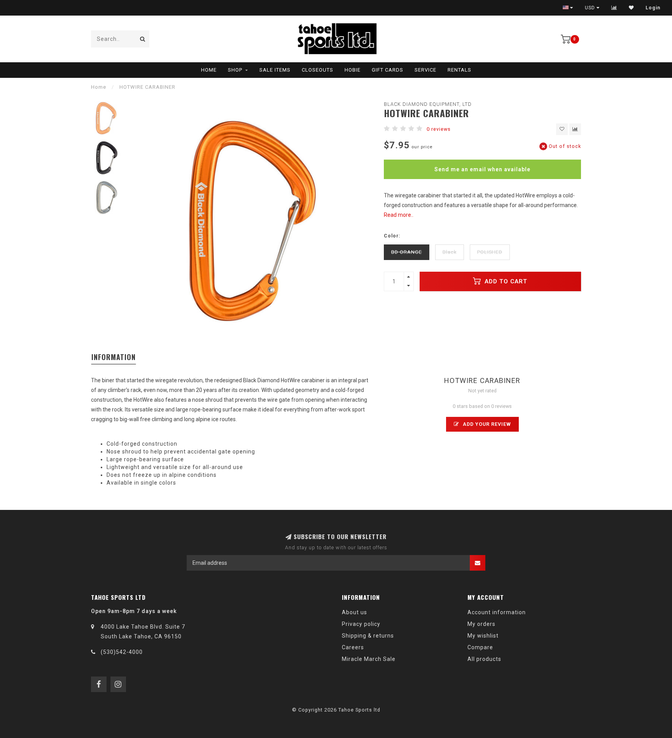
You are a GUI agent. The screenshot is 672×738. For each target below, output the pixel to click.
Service (425, 70)
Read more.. (398, 215)
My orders (481, 624)
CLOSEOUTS (317, 70)
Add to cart (505, 281)
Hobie (352, 70)
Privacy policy (361, 624)
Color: (392, 236)
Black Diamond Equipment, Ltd (428, 104)
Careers (353, 647)
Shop (235, 70)
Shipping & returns (368, 636)
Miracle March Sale (369, 659)
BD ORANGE (406, 252)
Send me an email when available (482, 169)
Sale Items (274, 70)
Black (450, 252)
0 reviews (439, 129)
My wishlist (483, 636)
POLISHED (489, 252)
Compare (480, 647)
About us (354, 612)
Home (209, 70)
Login (653, 8)
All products (484, 659)
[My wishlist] (631, 8)
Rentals (459, 70)
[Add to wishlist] (562, 129)
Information (113, 357)
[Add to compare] (575, 129)
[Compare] (614, 8)
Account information (496, 612)
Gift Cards (387, 70)
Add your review (486, 424)
